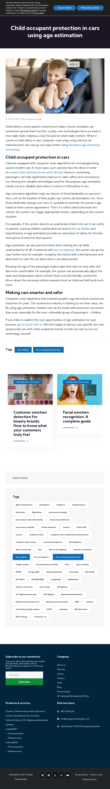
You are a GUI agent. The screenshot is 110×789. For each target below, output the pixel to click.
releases (89, 602)
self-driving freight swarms (28, 609)
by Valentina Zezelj (32, 119)
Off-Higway (48, 594)
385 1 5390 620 (67, 711)
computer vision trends (26, 542)
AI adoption (44, 505)
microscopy (45, 587)
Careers (61, 678)
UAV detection (80, 609)
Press (59, 682)
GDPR (18, 572)
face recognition (64, 250)
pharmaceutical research (57, 602)
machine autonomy (24, 587)
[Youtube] (67, 775)
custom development (52, 542)
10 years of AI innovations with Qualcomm (25, 711)
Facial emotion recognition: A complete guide (27, 416)
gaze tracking (82, 564)
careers (19, 535)
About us (61, 665)
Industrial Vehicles (54, 572)
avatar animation (48, 527)
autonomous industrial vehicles (29, 520)
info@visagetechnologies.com (75, 719)
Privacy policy (63, 691)
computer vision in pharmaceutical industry (69, 535)
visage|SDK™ (12, 729)
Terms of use (96, 774)
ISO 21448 (89, 572)
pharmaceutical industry (71, 594)
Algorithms (37, 512)
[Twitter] (55, 775)
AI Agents (61, 505)
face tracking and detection (48, 350)
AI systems (20, 512)
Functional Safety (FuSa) (47, 564)
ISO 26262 (20, 579)
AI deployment (78, 505)
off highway (62, 587)
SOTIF (49, 609)
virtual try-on (40, 617)
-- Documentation (14, 733)
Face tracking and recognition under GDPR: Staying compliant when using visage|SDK (79, 421)
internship (73, 572)
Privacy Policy (81, 774)
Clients (60, 673)
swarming (63, 609)
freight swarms (22, 564)
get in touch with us (29, 324)
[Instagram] (61, 775)
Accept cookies (64, 7)
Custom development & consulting (22, 715)
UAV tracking (21, 617)
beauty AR (81, 527)
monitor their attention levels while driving (35, 172)
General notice (89, 779)
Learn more (19, 427)
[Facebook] (48, 775)
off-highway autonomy (26, 594)
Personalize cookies (29, 10)
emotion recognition (83, 549)
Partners (61, 669)
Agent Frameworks (24, 505)
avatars (66, 527)
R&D (77, 602)
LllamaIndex (73, 579)
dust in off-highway (58, 549)
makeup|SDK (12, 742)
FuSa (67, 564)
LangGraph (56, 579)
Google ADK (33, 572)
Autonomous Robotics (60, 520)
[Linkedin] (42, 775)
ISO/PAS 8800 (38, 579)
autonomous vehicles (25, 527)
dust (40, 549)
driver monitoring (23, 549)
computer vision (36, 535)
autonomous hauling (58, 512)
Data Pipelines (75, 542)
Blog (59, 687)
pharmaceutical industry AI (27, 602)
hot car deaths (81, 228)
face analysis (23, 350)
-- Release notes (14, 738)
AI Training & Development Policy (73, 696)
